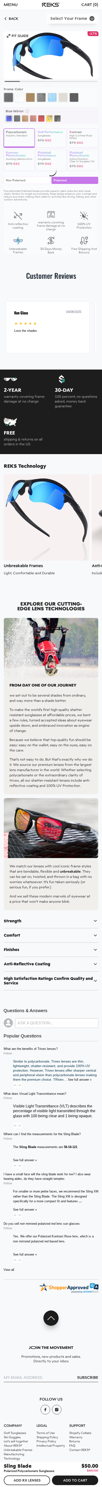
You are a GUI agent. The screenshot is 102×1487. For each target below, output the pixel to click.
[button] (18, 5)
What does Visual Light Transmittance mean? (35, 1093)
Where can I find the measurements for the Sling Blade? (42, 1134)
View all (9, 1270)
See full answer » (80, 1079)
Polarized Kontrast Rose (54, 1236)
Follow (8, 1053)
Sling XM (92, 1191)
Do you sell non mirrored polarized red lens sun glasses (42, 1223)
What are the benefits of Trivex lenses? (31, 1049)
